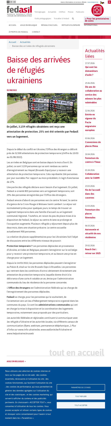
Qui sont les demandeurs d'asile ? (91, 71)
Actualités (52, 12)
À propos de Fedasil (18, 32)
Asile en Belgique (28, 25)
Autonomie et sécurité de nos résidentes (93, 233)
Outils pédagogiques (43, 18)
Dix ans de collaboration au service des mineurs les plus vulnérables (93, 95)
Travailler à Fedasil (61, 18)
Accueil (12, 25)
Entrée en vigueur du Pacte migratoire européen (90, 122)
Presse (70, 12)
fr (8, 2)
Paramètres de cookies (81, 387)
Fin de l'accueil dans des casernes (92, 194)
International (91, 25)
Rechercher (73, 18)
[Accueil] (19, 11)
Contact (36, 32)
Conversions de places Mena (93, 144)
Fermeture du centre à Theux (92, 160)
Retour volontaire (71, 25)
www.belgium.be (93, 2)
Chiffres (62, 12)
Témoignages (40, 12)
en (14, 2)
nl (11, 2)
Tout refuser (80, 396)
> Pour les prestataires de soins (97, 19)
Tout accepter (81, 405)
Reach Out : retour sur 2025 (93, 251)
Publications (81, 12)
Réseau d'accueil (49, 25)
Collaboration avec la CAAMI (92, 176)
